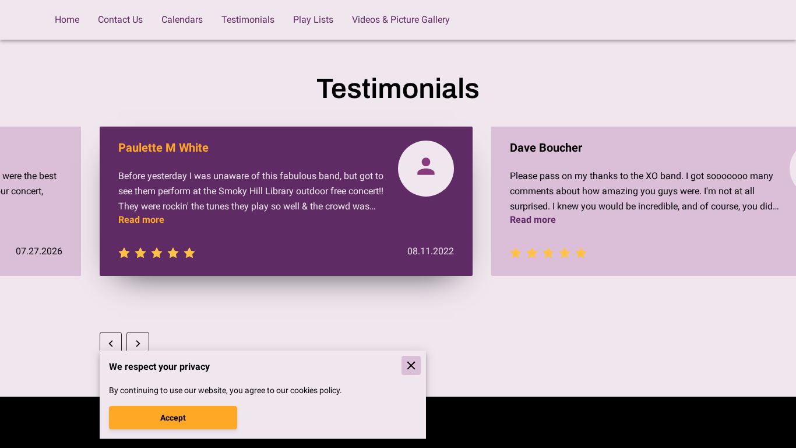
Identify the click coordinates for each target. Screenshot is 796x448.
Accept (173, 417)
